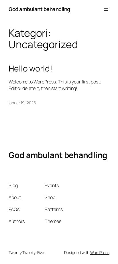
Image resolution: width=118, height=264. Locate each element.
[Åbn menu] (106, 9)
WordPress (99, 252)
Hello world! (30, 68)
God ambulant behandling (39, 9)
